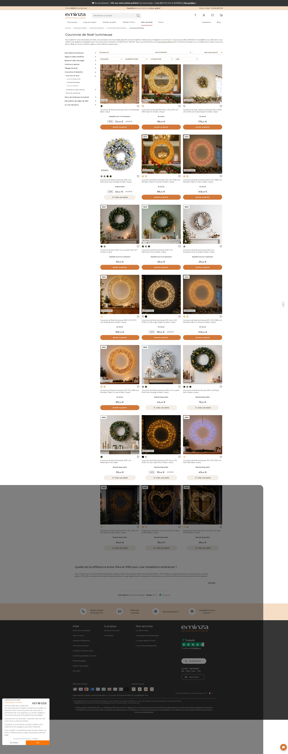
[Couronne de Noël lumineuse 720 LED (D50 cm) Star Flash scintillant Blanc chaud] (119, 504)
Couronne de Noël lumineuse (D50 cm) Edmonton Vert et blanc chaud (157, 251)
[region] (144, 28)
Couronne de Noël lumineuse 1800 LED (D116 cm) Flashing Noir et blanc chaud (118, 321)
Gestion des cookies (80, 666)
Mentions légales (79, 661)
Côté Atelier (109, 636)
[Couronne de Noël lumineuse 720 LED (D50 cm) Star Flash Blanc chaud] (202, 434)
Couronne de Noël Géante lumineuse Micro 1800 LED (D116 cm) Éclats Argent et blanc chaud (202, 111)
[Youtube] (146, 689)
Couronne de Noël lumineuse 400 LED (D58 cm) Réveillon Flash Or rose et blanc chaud (119, 391)
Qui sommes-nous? (112, 631)
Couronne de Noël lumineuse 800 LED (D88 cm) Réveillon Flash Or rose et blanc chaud (202, 181)
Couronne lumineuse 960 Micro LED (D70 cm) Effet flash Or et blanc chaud (160, 111)
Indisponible (120, 187)
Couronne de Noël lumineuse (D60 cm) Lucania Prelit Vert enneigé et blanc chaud (160, 391)
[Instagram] (152, 689)
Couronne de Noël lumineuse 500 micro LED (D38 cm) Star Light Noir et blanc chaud (159, 461)
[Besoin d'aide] (195, 16)
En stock (161, 116)
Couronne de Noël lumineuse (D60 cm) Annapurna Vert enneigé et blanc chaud (198, 251)
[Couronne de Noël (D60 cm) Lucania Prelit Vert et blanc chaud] (119, 224)
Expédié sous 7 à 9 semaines (119, 116)
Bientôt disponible (161, 397)
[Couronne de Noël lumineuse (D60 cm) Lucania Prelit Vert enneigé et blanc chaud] (161, 364)
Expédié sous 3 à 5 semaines (161, 257)
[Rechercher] (138, 15)
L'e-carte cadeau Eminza (145, 641)
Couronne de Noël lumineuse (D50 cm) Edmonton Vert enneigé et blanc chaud (116, 181)
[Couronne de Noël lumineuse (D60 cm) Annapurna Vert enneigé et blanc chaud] (202, 224)
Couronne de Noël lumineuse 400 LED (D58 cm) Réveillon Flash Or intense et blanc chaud (161, 181)
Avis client (77, 671)
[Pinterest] (133, 689)
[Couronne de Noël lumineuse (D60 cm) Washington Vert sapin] (119, 434)
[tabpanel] (125, 22)
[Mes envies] (212, 16)
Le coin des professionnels (146, 646)
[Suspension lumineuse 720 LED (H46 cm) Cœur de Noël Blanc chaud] (161, 504)
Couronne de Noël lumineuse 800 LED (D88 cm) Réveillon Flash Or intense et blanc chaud (202, 321)
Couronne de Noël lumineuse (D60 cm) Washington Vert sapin (115, 461)
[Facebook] (140, 689)
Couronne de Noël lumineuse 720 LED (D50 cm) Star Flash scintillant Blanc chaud (119, 532)
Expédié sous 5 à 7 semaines (119, 257)
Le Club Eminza (142, 631)
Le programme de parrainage (147, 636)
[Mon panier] (221, 16)
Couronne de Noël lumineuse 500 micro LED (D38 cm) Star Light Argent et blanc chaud (159, 321)
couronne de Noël (164, 42)
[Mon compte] (203, 16)
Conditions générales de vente (85, 656)
